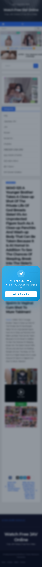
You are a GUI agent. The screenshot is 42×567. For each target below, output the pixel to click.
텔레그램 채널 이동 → (21, 294)
